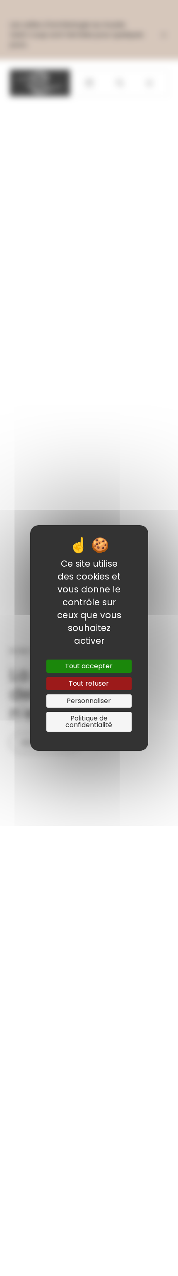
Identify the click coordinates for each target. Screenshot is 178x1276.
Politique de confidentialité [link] (88, 721)
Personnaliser (89, 701)
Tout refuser (89, 683)
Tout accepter (89, 666)
